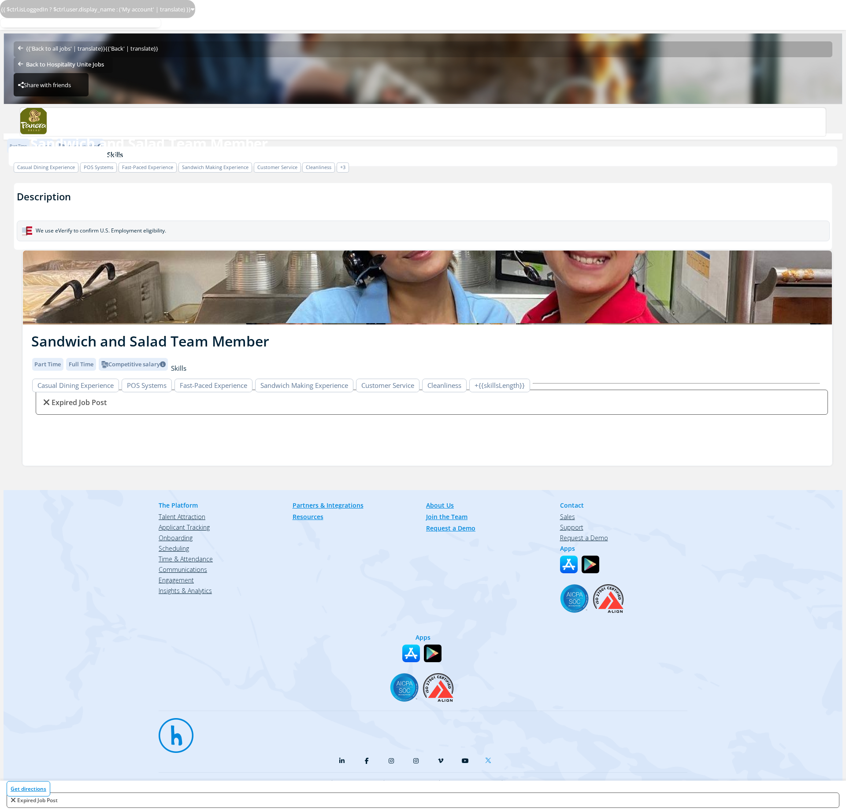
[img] (427, 288)
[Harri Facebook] (366, 760)
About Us (440, 505)
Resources (308, 516)
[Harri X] (490, 758)
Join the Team (447, 516)
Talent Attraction (182, 516)
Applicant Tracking (184, 527)
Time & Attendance (186, 559)
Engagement (176, 580)
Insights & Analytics (185, 590)
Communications (183, 569)
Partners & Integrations (328, 505)
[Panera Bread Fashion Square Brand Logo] (422, 122)
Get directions (28, 789)
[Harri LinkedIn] (342, 760)
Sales (567, 516)
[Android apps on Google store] (590, 564)
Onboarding (176, 538)
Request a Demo (450, 528)
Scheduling (174, 548)
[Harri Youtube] (465, 760)
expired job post (37, 800)
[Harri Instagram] (391, 760)
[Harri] (172, 731)
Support (571, 527)
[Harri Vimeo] (440, 760)
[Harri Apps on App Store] (569, 564)
